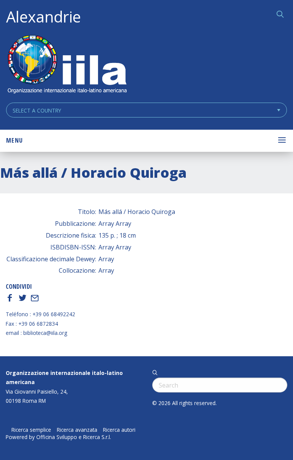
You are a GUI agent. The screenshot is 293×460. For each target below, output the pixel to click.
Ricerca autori (119, 430)
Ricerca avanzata (77, 430)
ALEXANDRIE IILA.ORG (66, 65)
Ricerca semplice (31, 430)
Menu (14, 140)
